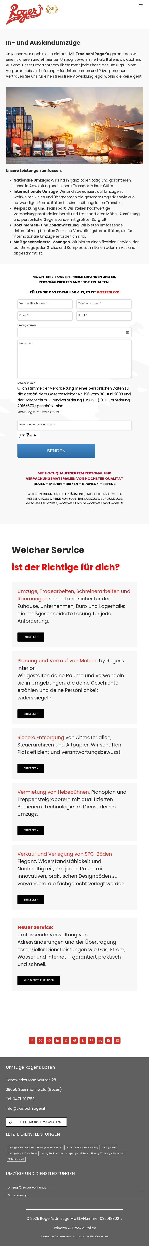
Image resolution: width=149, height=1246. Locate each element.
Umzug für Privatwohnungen (28, 1187)
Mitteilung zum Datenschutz (38, 412)
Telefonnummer (89, 303)
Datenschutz (26, 383)
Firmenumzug (17, 1195)
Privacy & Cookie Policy (75, 1228)
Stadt (82, 315)
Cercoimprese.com (66, 1236)
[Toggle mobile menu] (141, 6)
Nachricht (25, 343)
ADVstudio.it (101, 1236)
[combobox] (74, 332)
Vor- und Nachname (33, 303)
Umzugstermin (26, 325)
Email (23, 315)
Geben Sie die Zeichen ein (37, 424)
